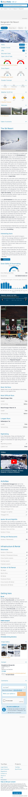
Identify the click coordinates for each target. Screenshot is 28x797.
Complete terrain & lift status (9, 65)
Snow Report (12, 28)
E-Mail (4, 671)
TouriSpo (17, 767)
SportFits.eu (18, 769)
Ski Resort (4, 28)
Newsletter (4, 779)
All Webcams (5, 115)
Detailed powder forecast (8, 89)
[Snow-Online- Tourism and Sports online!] (2, 8)
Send (21, 694)
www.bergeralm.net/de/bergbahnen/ (16, 673)
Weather (21, 28)
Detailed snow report (7, 77)
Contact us (4, 773)
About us (3, 775)
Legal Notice (4, 767)
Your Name (6, 687)
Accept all (17, 793)
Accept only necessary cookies (19, 795)
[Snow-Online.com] (6, 2)
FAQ (2, 777)
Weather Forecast (6, 102)
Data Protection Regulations (5, 770)
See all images (6, 657)
